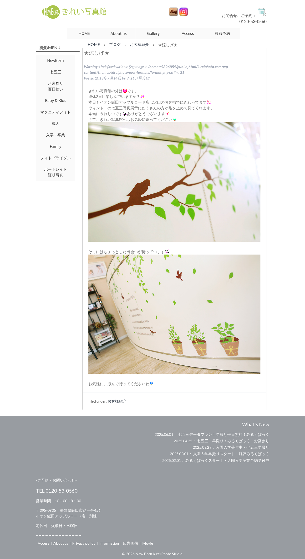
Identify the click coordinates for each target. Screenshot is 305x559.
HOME (84, 33)
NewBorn (55, 60)
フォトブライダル (55, 157)
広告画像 (130, 543)
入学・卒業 (55, 135)
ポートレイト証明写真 (55, 172)
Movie (147, 543)
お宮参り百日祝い (55, 86)
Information (109, 543)
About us (119, 33)
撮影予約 (222, 33)
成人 (55, 123)
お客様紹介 (139, 44)
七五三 (55, 72)
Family (55, 146)
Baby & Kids (55, 100)
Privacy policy (83, 543)
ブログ (115, 44)
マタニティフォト (55, 112)
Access (188, 33)
